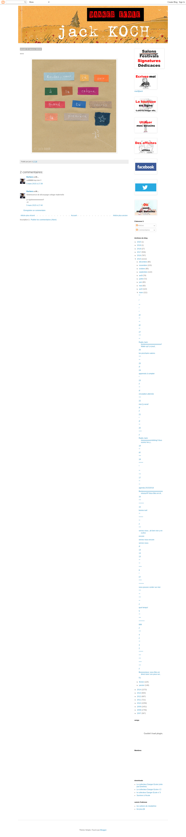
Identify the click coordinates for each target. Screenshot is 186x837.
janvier (142, 685)
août (141, 275)
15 (140, 507)
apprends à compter (147, 374)
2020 (139, 242)
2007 (139, 713)
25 (140, 363)
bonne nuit (143, 510)
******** (142, 621)
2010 (139, 703)
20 (140, 428)
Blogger (103, 830)
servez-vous (143, 543)
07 (140, 577)
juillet (141, 279)
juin (140, 282)
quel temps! (143, 608)
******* (141, 503)
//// (140, 315)
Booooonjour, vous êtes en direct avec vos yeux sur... (150, 673)
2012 (139, 696)
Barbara (29, 177)
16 (140, 497)
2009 (139, 707)
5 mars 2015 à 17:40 (34, 205)
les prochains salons (147, 353)
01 (140, 678)
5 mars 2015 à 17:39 (34, 184)
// (139, 384)
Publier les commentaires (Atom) (44, 220)
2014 (139, 690)
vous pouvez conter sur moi (149, 587)
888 (140, 625)
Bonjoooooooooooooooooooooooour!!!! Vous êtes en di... (151, 492)
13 (140, 550)
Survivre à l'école (143, 795)
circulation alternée (146, 394)
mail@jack (138, 91)
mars (141, 292)
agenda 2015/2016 (146, 488)
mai (140, 286)
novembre (143, 265)
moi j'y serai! (144, 404)
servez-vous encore (146, 540)
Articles (141, 226)
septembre (143, 272)
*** (140, 335)
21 (140, 414)
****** (141, 463)
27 (140, 332)
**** (140, 431)
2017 (139, 252)
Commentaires (144, 230)
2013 (139, 693)
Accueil (74, 215)
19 (140, 446)
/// (139, 367)
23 (140, 380)
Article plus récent (28, 215)
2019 (139, 245)
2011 (139, 700)
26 (140, 350)
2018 (139, 249)
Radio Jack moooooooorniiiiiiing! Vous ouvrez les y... (150, 440)
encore (141, 536)
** (139, 295)
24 (140, 370)
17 (140, 478)
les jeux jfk (141, 809)
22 (140, 401)
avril (141, 289)
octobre (142, 269)
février (141, 682)
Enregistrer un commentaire (34, 210)
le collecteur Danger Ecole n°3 (149, 793)
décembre (143, 262)
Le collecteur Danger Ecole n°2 (149, 789)
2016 (139, 255)
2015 (139, 259)
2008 (139, 710)
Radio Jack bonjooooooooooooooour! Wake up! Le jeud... (150, 344)
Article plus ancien (120, 215)
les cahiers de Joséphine (146, 806)
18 (140, 459)
